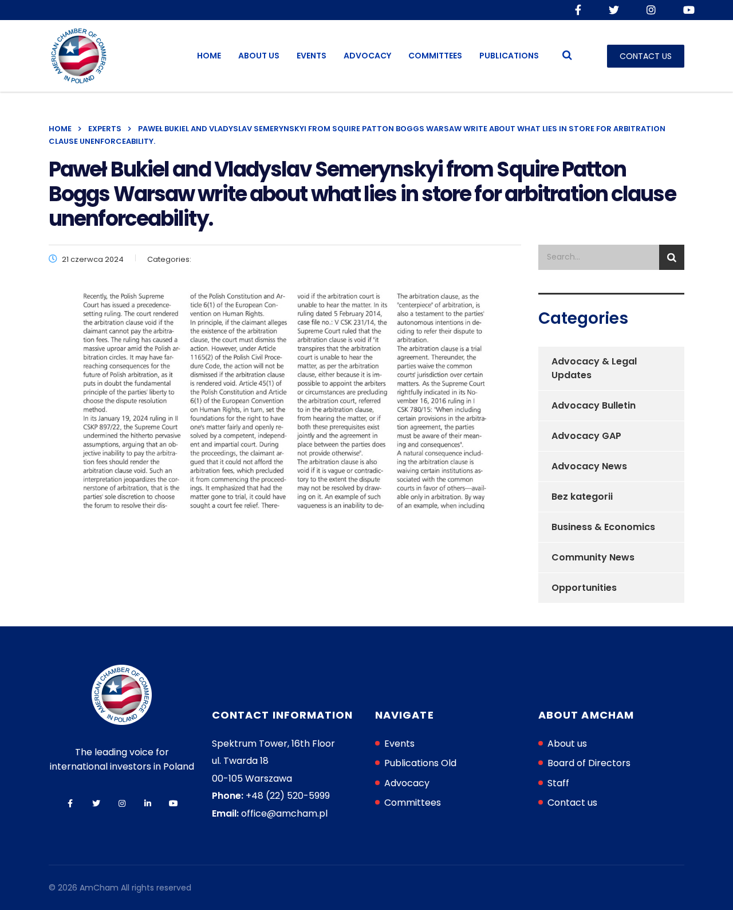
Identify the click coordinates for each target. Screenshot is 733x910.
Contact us (572, 802)
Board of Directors (588, 763)
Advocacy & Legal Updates (594, 368)
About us (258, 55)
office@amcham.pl (284, 813)
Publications (509, 55)
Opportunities (584, 587)
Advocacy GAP (586, 435)
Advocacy (367, 55)
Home (209, 55)
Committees (435, 55)
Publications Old (420, 763)
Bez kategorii (582, 496)
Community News (593, 557)
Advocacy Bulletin (593, 405)
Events (311, 55)
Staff (558, 783)
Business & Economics (603, 527)
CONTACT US (646, 56)
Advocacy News (589, 466)
